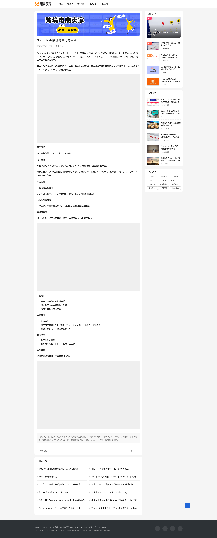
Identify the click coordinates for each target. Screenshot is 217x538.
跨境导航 (105, 4)
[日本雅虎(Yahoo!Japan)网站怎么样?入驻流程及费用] (153, 137)
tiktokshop (175, 188)
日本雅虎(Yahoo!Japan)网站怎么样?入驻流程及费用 (170, 136)
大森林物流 (164, 184)
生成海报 (43, 451)
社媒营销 (92, 4)
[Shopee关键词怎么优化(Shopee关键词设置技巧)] (153, 114)
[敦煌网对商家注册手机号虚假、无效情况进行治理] (153, 161)
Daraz (152, 180)
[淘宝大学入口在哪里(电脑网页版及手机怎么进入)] (153, 102)
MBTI (164, 180)
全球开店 (69, 4)
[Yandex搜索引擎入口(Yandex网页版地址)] (153, 58)
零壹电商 (58, 527)
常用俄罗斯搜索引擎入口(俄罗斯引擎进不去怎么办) (170, 69)
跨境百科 (80, 4)
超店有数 (164, 188)
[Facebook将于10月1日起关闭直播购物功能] (153, 149)
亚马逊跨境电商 (153, 177)
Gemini (175, 177)
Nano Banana (176, 180)
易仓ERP (175, 184)
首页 (61, 4)
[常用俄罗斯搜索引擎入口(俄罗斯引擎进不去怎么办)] (153, 70)
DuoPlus (152, 188)
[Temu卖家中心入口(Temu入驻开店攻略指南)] (153, 82)
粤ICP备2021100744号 (79, 527)
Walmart (164, 177)
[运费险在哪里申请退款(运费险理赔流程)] (153, 125)
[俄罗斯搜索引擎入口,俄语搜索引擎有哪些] (153, 46)
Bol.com (152, 184)
